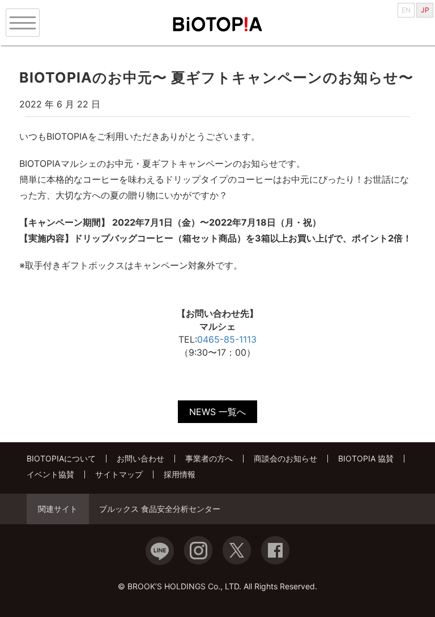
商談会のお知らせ (285, 458)
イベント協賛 (50, 474)
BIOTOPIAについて (61, 458)
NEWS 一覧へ (217, 411)
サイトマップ (119, 474)
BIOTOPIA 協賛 (366, 458)
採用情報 (179, 474)
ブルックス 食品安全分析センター (159, 509)
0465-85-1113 (227, 339)
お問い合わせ (140, 458)
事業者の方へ (209, 458)
